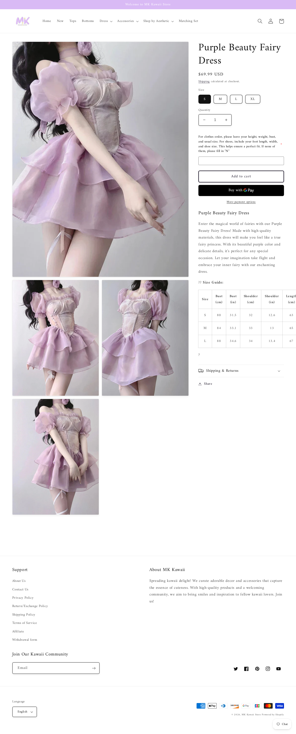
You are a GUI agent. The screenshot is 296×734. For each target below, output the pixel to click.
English (23, 712)
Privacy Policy (23, 598)
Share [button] (208, 384)
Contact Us (20, 589)
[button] (105, 21)
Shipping (204, 81)
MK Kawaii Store (251, 715)
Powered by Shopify (273, 715)
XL (252, 99)
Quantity (204, 110)
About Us (19, 581)
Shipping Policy (23, 615)
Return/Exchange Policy (30, 606)
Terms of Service (24, 623)
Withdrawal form (24, 640)
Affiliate (18, 631)
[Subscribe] (93, 668)
